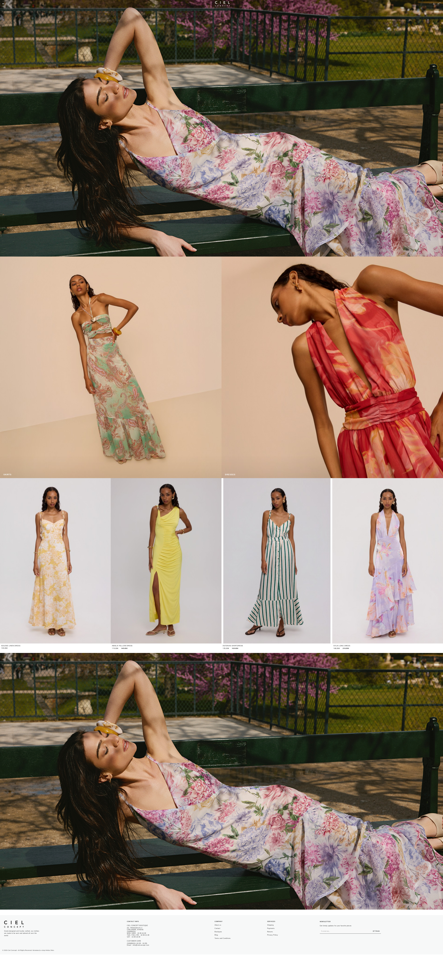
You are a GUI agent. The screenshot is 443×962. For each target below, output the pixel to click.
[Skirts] (111, 367)
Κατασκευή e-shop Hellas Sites (43, 950)
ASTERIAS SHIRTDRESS (343, 646)
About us (218, 925)
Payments (271, 928)
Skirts (7, 475)
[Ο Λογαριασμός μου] (433, 4)
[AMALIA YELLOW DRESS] (277, 560)
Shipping (270, 925)
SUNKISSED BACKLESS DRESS (14, 646)
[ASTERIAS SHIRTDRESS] (387, 560)
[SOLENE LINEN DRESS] (166, 560)
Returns (270, 932)
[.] (221, 128)
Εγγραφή (376, 931)
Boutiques (218, 932)
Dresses (230, 475)
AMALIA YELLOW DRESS (233, 646)
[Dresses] (332, 367)
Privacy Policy (272, 935)
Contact (217, 928)
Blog (216, 935)
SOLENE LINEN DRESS (121, 646)
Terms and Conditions (223, 938)
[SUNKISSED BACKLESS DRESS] (55, 560)
